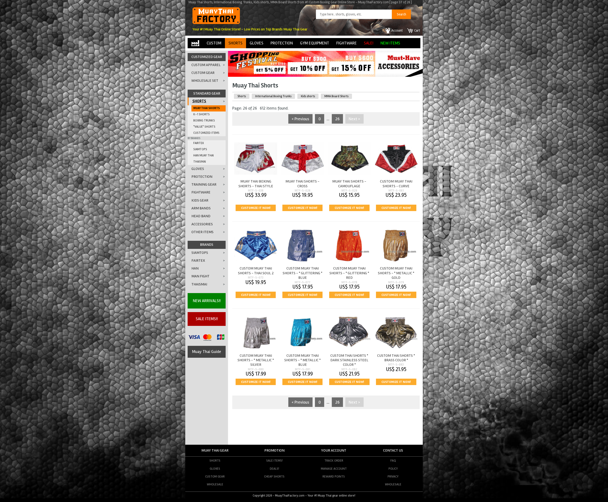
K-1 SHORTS (201, 114)
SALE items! (274, 461)
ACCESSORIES (202, 224)
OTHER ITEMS (202, 232)
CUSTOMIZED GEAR (206, 56)
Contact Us (393, 450)
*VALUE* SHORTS (204, 127)
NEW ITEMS (390, 43)
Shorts (242, 96)
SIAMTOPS (200, 149)
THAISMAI (199, 162)
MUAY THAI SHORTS (206, 108)
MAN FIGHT (200, 276)
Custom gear (215, 476)
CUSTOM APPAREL (206, 65)
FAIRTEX (198, 143)
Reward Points (334, 476)
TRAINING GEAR (203, 184)
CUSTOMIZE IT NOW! (255, 208)
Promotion (274, 450)
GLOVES (256, 43)
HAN (195, 268)
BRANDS (206, 244)
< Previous (300, 118)
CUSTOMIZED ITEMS (206, 133)
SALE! (368, 43)
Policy (393, 469)
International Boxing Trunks (273, 96)
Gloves (215, 469)
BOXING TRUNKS (204, 120)
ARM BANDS (201, 208)
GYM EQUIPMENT (314, 43)
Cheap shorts (274, 476)
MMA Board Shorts (336, 96)
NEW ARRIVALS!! (207, 300)
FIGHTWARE (346, 43)
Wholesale (215, 484)
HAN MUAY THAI (203, 155)
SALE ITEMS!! (207, 318)
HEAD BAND (200, 216)
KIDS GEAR (199, 200)
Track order (333, 461)
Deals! (274, 469)
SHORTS (235, 43)
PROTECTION (282, 43)
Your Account (333, 450)
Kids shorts (308, 96)
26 (337, 118)
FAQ (393, 461)
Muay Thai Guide (206, 351)
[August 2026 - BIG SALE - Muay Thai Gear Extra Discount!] (301, 75)
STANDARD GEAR (206, 93)
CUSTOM (214, 43)
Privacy (393, 476)
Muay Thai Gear (214, 450)
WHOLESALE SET (204, 80)
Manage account (334, 469)
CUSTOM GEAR (202, 72)
